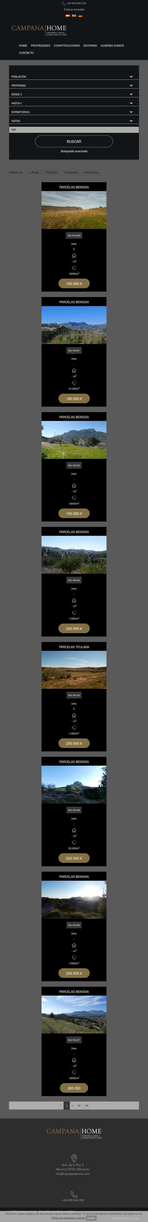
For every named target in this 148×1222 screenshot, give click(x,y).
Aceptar (91, 1218)
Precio (35, 172)
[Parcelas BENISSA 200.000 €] (74, 555)
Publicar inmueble (74, 9)
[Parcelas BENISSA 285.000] (74, 1014)
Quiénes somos (112, 45)
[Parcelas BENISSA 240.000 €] (74, 900)
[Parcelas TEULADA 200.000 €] (74, 670)
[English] (74, 16)
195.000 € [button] (74, 513)
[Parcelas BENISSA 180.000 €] (74, 210)
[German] (80, 16)
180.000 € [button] (74, 283)
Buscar (74, 141)
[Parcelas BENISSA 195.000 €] (74, 440)
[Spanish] (68, 16)
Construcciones (67, 45)
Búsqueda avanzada (74, 151)
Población (52, 172)
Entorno (90, 45)
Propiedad (71, 172)
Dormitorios (92, 172)
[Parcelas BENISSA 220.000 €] (74, 785)
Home (23, 45)
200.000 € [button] (74, 628)
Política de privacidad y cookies (68, 1218)
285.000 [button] (74, 1088)
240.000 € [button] (74, 973)
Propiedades (40, 45)
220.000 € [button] (74, 858)
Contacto (26, 53)
